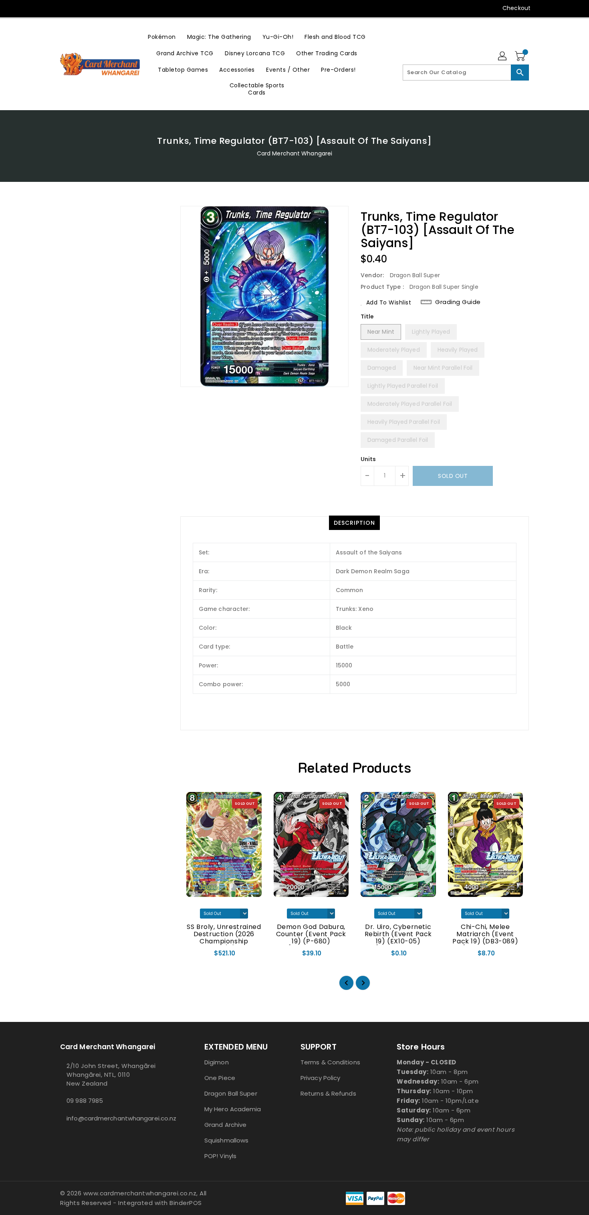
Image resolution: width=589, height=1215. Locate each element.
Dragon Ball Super (230, 1093)
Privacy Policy (320, 1078)
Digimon (216, 1062)
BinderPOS (185, 1203)
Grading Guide (458, 302)
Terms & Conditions (330, 1062)
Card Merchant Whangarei (294, 153)
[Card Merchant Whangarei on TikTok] (79, 8)
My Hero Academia (232, 1109)
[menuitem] (162, 36)
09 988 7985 (85, 1100)
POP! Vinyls (220, 1156)
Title (367, 316)
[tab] (354, 523)
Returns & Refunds (328, 1093)
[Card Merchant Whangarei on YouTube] (64, 8)
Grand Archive (225, 1124)
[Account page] (503, 56)
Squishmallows (226, 1140)
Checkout (516, 8)
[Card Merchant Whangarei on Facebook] (49, 8)
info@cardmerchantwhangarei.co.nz (116, 1118)
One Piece (219, 1078)
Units (368, 459)
